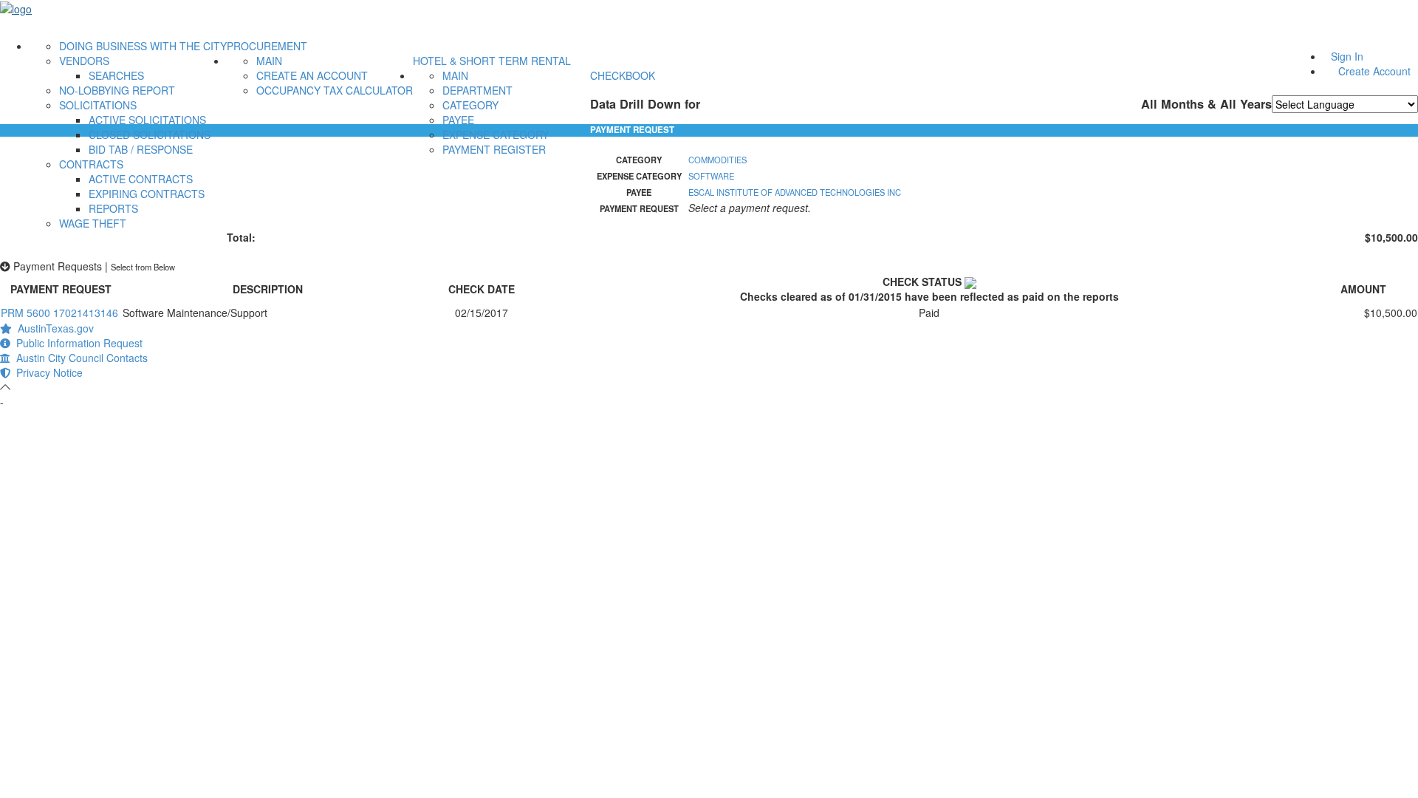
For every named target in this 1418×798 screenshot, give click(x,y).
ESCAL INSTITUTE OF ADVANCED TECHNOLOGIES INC (794, 192)
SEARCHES (116, 75)
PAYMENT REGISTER (494, 149)
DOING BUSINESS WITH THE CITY (143, 45)
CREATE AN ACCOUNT (312, 75)
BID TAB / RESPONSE (141, 149)
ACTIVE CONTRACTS (141, 178)
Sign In (1347, 56)
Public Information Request (76, 342)
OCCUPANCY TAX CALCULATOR (334, 90)
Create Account (1374, 71)
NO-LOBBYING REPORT (117, 90)
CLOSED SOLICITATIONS (149, 134)
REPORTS (113, 208)
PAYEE (458, 119)
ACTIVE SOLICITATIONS (147, 119)
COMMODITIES (717, 160)
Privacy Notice (46, 372)
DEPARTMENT (477, 90)
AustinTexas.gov (53, 328)
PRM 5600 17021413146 (59, 312)
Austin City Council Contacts (79, 357)
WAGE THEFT (92, 223)
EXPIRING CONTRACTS (147, 193)
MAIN (269, 60)
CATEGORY (470, 105)
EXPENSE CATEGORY (495, 134)
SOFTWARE (711, 176)
